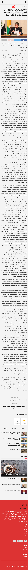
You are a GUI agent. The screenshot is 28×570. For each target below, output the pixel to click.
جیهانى (25, 529)
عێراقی (25, 527)
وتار (26, 531)
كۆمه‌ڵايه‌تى (25, 552)
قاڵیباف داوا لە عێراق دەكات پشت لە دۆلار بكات (11, 484)
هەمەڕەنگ (25, 554)
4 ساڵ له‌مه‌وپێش (24, 18)
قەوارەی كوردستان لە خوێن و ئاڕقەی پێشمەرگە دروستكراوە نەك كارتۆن (10, 433)
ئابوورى (25, 545)
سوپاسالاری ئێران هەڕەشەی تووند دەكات (12, 478)
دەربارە (14, 563)
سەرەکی (25, 563)
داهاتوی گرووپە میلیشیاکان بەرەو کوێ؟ (12, 490)
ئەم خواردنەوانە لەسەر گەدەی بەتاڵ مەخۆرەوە (16, 474)
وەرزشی (25, 547)
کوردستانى (25, 524)
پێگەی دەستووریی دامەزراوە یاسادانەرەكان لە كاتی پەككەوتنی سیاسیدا (11, 438)
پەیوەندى (20, 563)
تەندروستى (25, 550)
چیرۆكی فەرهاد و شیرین (15, 449)
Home (25, 6)
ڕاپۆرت (25, 533)
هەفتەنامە (25, 556)
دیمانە (25, 536)
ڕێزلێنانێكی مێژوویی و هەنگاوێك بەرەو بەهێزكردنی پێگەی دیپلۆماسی (12, 444)
